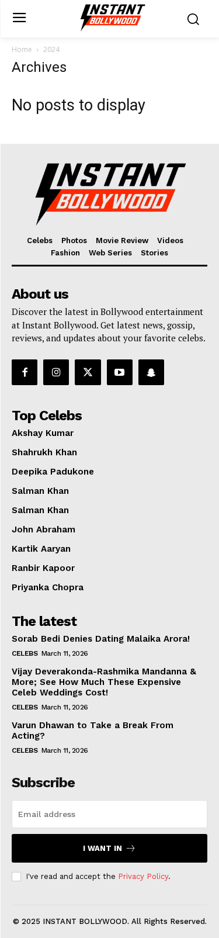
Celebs (24, 653)
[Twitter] (87, 372)
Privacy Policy (143, 876)
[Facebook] (24, 372)
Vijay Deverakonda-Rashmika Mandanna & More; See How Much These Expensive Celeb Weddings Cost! (104, 682)
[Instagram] (56, 372)
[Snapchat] (151, 372)
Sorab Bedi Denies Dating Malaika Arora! (101, 639)
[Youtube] (120, 372)
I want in (102, 848)
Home (22, 49)
